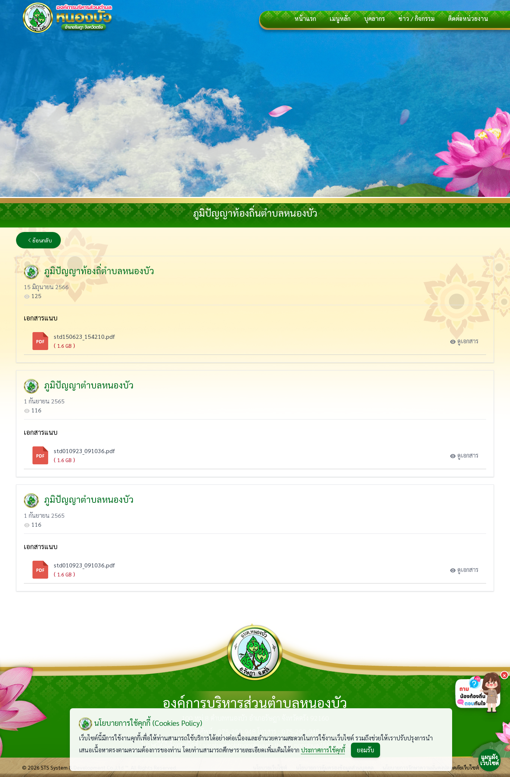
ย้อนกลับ (42, 240)
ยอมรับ (365, 750)
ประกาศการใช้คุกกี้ (323, 750)
